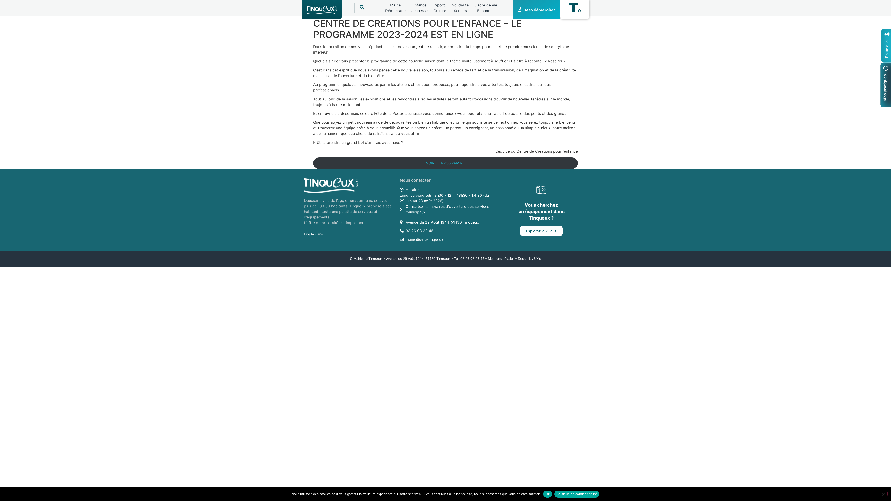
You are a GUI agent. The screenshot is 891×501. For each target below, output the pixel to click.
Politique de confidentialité (577, 494)
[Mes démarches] (519, 9)
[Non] (884, 494)
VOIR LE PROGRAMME (445, 163)
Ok (548, 494)
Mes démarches (540, 10)
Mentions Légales (501, 258)
